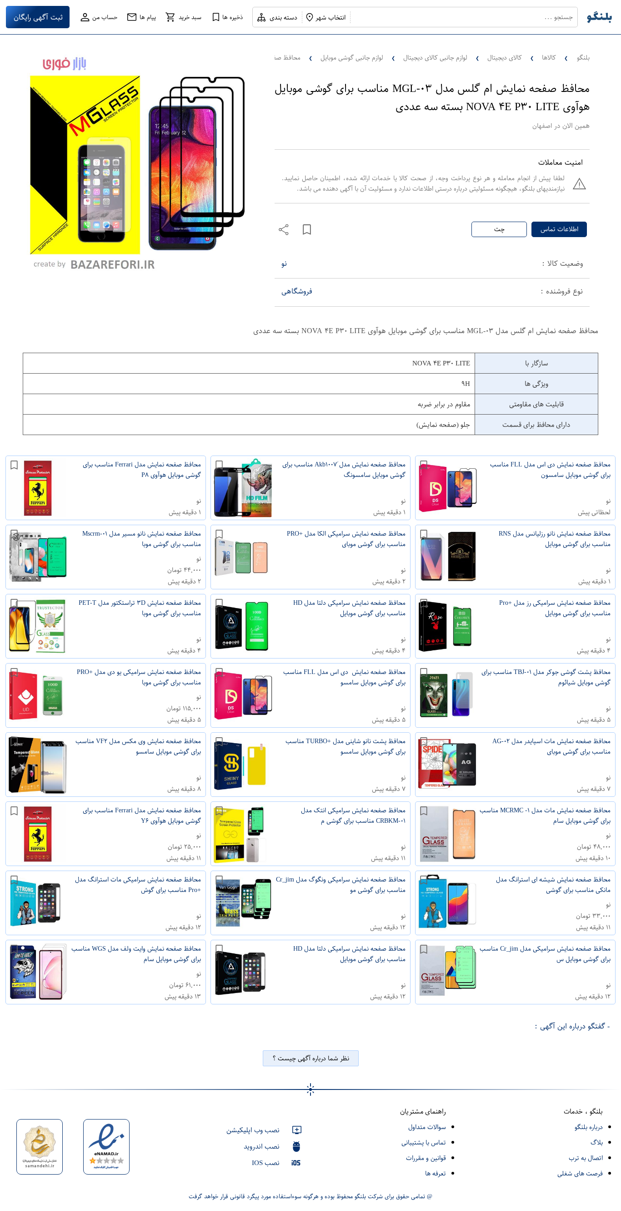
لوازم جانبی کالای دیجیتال (435, 57)
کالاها (549, 57)
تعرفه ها (435, 1173)
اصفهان (542, 126)
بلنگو (583, 57)
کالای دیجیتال (504, 57)
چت (499, 229)
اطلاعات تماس (559, 229)
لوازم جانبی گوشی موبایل (352, 57)
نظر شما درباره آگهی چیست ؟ (310, 1058)
